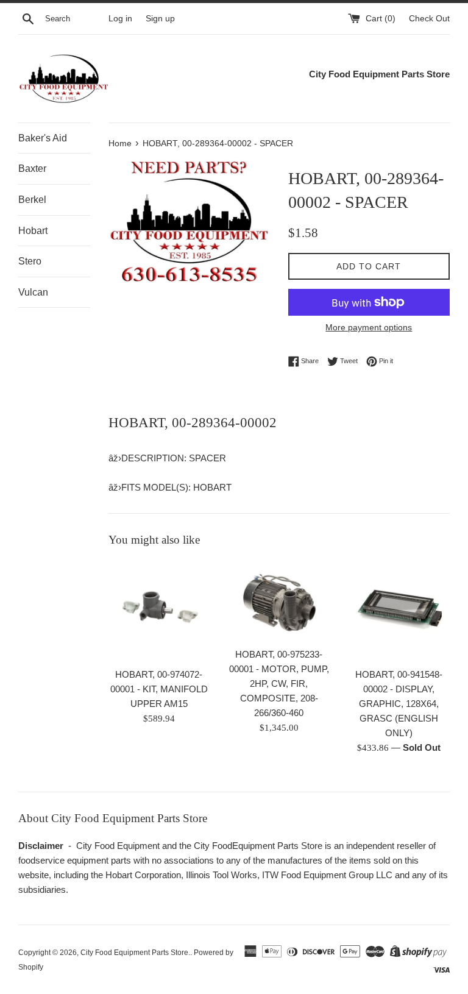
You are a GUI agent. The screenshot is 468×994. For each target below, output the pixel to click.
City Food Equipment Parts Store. (135, 952)
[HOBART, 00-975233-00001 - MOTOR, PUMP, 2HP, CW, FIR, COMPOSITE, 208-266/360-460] (279, 600)
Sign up (160, 18)
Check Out (429, 18)
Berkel (32, 199)
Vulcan (33, 292)
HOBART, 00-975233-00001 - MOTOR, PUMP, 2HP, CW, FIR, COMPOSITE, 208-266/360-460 (279, 683)
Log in (120, 18)
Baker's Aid (42, 138)
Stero (29, 261)
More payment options (368, 327)
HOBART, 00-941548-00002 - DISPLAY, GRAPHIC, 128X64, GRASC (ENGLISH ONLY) (398, 703)
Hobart (33, 230)
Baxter (32, 168)
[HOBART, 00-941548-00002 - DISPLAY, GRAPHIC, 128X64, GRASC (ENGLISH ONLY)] (399, 611)
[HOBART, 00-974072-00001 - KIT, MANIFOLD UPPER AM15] (159, 611)
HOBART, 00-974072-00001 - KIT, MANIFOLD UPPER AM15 (159, 689)
